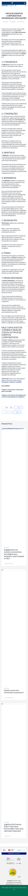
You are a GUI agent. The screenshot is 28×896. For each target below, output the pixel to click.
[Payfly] (14, 3)
